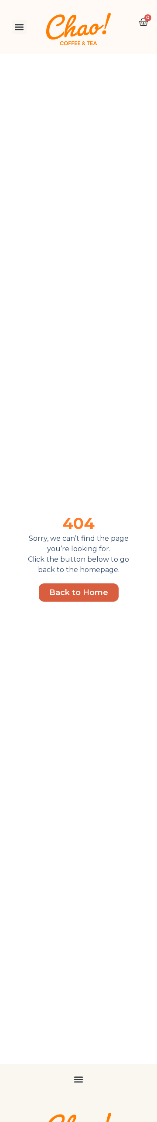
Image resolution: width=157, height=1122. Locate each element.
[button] (19, 27)
